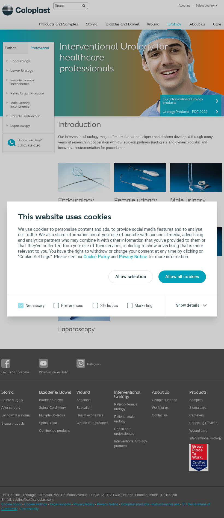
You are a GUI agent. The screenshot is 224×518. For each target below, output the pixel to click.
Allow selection (130, 276)
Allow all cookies (182, 276)
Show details (187, 305)
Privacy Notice (133, 256)
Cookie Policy (97, 256)
